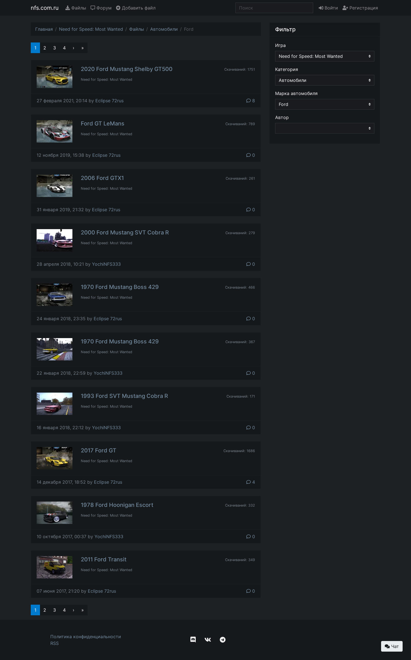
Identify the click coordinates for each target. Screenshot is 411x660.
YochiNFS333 (106, 264)
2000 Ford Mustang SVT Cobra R (125, 232)
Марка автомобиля (296, 93)
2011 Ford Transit (103, 559)
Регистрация (363, 8)
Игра (280, 45)
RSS (54, 643)
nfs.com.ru (45, 7)
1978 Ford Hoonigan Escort (117, 505)
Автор (282, 117)
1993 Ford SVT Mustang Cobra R (124, 396)
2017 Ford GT (98, 450)
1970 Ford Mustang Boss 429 (120, 287)
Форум (103, 8)
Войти (330, 8)
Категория (286, 69)
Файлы (78, 8)
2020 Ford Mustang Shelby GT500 (127, 69)
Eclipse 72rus (109, 100)
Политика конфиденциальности (85, 636)
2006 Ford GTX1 (102, 178)
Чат (394, 646)
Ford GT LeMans (102, 123)
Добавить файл (138, 8)
